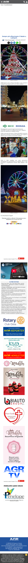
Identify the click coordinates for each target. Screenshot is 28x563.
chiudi (23, 559)
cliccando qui (17, 559)
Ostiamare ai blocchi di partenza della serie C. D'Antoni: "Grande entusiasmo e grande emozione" (13, 313)
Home (2, 4)
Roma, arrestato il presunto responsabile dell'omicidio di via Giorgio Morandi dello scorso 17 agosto (13, 310)
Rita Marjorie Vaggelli (10, 40)
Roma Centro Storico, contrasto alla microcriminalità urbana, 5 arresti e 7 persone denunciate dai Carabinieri (13, 295)
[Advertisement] (14, 20)
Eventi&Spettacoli (8, 4)
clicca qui (21, 561)
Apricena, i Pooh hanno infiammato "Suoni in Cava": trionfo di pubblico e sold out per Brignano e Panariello (13, 307)
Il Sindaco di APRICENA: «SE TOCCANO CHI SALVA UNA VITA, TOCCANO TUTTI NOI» (13, 288)
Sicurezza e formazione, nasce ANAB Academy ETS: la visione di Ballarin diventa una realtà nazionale (13, 305)
